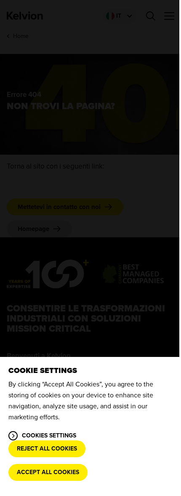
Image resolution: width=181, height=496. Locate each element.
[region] (90, 426)
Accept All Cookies (48, 472)
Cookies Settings (49, 435)
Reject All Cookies (47, 448)
